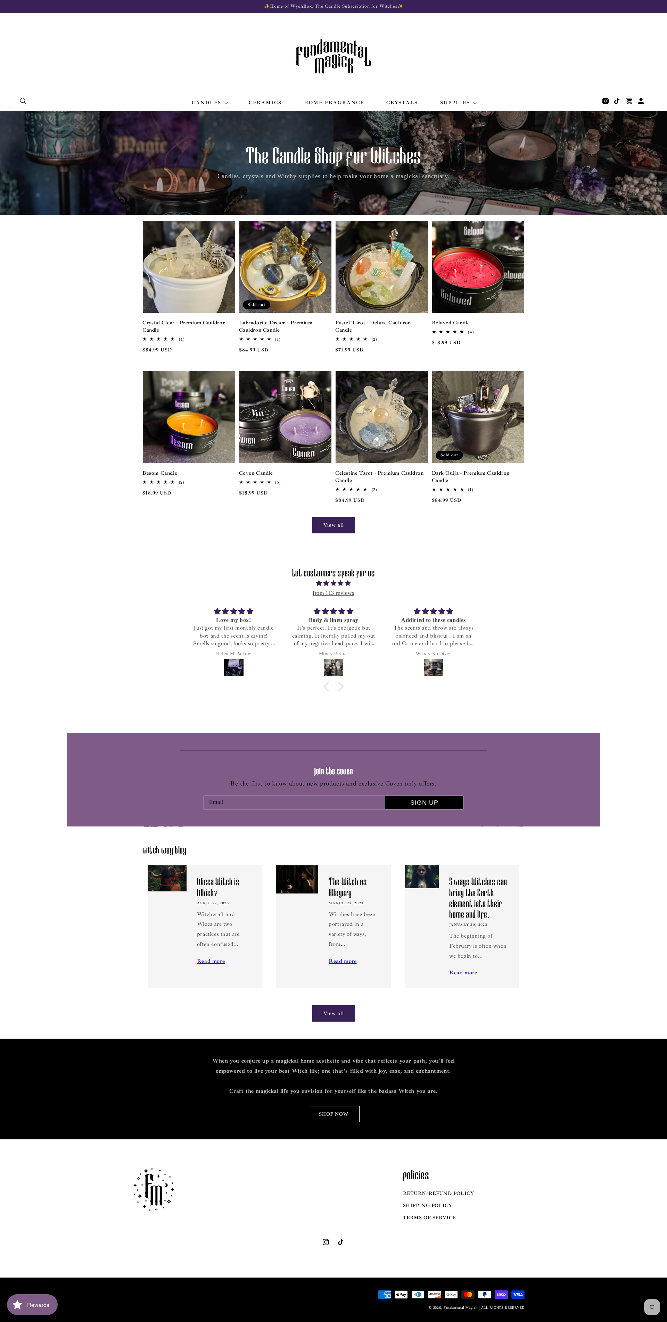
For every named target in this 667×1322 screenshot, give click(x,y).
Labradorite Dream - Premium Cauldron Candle (276, 326)
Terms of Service (429, 1218)
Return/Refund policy (438, 1193)
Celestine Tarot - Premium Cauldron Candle (379, 477)
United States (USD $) (170, 1303)
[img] (333, 583)
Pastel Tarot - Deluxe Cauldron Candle (373, 326)
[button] (23, 101)
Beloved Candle (451, 322)
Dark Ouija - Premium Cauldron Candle (471, 477)
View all (333, 525)
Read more (211, 961)
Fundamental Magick (461, 1307)
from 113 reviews (333, 593)
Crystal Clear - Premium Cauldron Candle (183, 326)
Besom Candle (159, 473)
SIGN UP (424, 802)
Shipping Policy (427, 1205)
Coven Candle (256, 473)
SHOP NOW (333, 1114)
